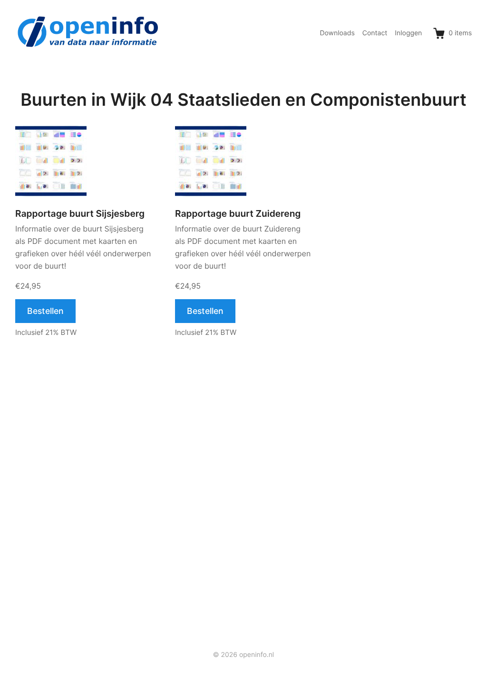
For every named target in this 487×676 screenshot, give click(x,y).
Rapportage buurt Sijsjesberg (80, 213)
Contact (375, 33)
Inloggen (408, 33)
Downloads (337, 33)
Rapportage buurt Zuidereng (238, 213)
